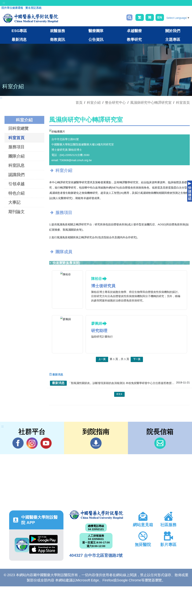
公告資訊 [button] (96, 39)
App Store (43, 550)
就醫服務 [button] (57, 31)
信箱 (160, 443)
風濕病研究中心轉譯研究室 (151, 102)
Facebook (18, 443)
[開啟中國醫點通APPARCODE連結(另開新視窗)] (22, 545)
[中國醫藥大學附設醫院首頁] (30, 18)
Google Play (43, 540)
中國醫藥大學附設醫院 (96, 514)
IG (32, 443)
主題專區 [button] (172, 39)
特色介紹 (16, 193)
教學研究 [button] (134, 39)
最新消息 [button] (19, 39)
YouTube (46, 443)
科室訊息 (16, 165)
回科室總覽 (18, 128)
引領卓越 (16, 184)
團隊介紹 (16, 156)
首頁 (79, 102)
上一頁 (102, 359)
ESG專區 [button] (19, 31)
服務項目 (16, 147)
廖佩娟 (96, 323)
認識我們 (16, 174)
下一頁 (136, 359)
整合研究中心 (115, 102)
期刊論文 (16, 211)
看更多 (119, 394)
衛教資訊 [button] (57, 39)
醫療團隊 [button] (96, 31)
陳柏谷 (96, 278)
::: (4, 2)
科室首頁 (183, 102)
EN (159, 17)
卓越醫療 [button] (134, 31)
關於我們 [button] (172, 31)
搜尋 (129, 17)
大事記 (14, 202)
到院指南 (96, 443)
